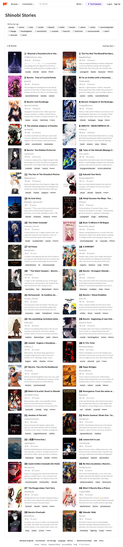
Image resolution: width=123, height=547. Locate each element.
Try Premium (95, 4)
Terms (36, 545)
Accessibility (67, 545)
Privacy (44, 545)
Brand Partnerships (84, 541)
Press (101, 541)
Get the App (51, 541)
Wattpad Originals (27, 541)
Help (75, 545)
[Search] (40, 4)
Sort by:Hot (108, 46)
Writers (70, 541)
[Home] (5, 4)
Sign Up (117, 4)
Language (61, 541)
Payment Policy (54, 545)
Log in (109, 4)
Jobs (95, 541)
